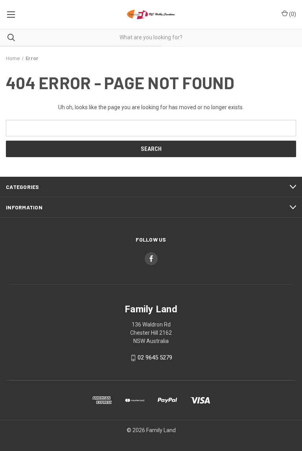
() (292, 14)
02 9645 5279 (155, 357)
